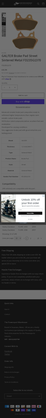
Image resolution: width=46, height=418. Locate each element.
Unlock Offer (30, 213)
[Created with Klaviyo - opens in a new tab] (23, 223)
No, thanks (30, 219)
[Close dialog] (43, 196)
